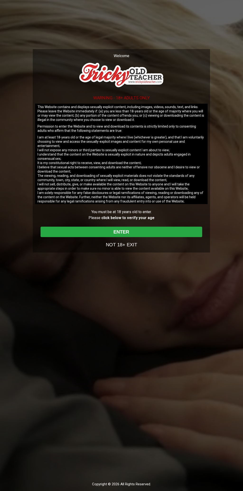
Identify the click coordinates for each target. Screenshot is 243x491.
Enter (121, 231)
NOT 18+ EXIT (121, 244)
